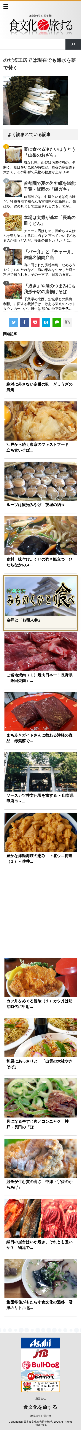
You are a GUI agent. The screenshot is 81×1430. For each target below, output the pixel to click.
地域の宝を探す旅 (40, 1415)
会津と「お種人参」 (24, 620)
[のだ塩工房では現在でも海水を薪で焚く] (46, 322)
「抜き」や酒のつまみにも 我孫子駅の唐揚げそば (50, 288)
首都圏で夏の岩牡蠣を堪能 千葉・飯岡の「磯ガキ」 (50, 186)
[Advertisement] (40, 914)
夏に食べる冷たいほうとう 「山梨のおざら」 (50, 152)
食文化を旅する (40, 1407)
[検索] (73, 44)
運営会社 (40, 1398)
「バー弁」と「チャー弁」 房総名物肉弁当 (50, 254)
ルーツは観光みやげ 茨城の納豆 (35, 505)
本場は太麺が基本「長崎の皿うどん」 (50, 220)
